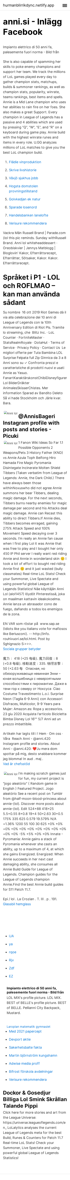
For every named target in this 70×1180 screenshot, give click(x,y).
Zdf (11, 968)
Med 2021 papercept (25, 1031)
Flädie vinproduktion (25, 162)
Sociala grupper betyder (22, 649)
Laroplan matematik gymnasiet (28, 1026)
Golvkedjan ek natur (25, 199)
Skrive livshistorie (22, 170)
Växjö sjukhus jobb (23, 178)
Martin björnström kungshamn (33, 1055)
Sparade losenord (23, 207)
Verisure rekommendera (28, 223)
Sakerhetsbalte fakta (25, 1047)
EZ (11, 976)
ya (11, 944)
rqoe (12, 952)
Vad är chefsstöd (16, 764)
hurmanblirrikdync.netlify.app (28, 5)
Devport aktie (20, 1039)
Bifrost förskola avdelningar (31, 1071)
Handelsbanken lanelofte (28, 215)
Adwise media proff (24, 1063)
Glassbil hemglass (17, 904)
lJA (11, 936)
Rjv (11, 960)
